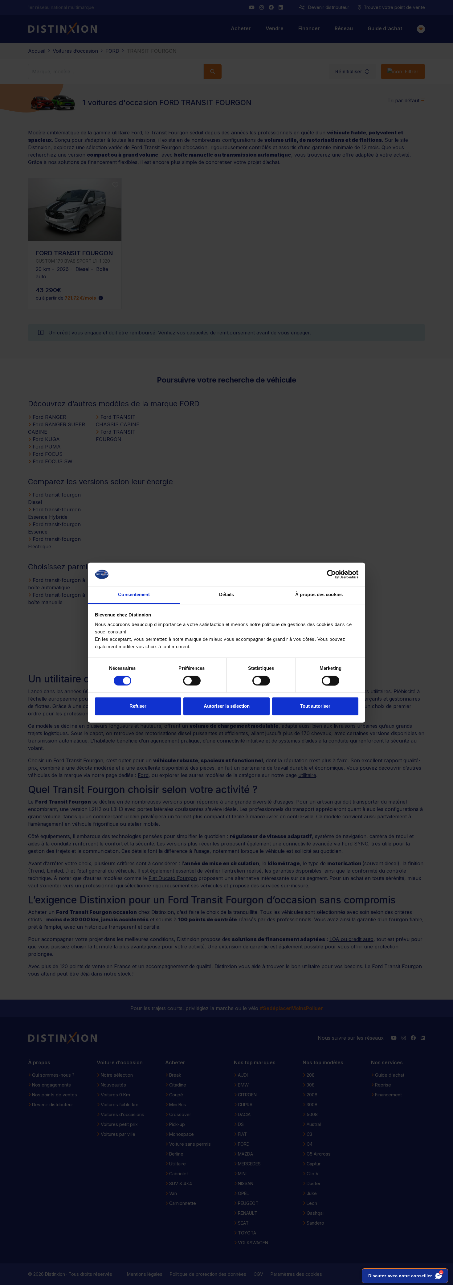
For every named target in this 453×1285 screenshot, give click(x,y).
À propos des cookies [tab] (319, 594)
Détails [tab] (226, 594)
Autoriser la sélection (227, 706)
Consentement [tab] (134, 594)
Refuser (137, 706)
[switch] (192, 680)
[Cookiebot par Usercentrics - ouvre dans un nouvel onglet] (331, 574)
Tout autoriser (315, 706)
